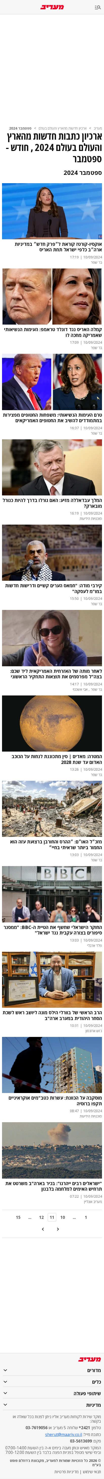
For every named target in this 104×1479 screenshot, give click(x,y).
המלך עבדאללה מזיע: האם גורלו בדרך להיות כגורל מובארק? (52, 503)
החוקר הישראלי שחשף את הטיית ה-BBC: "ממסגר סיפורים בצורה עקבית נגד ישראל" (53, 930)
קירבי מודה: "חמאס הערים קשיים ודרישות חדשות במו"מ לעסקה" (53, 588)
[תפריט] (99, 7)
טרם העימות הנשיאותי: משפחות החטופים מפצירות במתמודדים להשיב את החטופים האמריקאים (52, 417)
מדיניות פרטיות (67, 1471)
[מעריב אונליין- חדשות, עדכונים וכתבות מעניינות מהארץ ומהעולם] (52, 7)
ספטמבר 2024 (20, 128)
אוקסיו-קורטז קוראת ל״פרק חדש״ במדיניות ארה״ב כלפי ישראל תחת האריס (58, 247)
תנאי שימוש (92, 1471)
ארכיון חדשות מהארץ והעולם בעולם (63, 128)
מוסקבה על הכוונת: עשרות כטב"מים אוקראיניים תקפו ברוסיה (55, 1100)
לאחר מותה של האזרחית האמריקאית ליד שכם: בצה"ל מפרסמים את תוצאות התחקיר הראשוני (56, 674)
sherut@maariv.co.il (63, 1434)
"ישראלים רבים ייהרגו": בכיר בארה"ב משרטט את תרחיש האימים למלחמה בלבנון (53, 1186)
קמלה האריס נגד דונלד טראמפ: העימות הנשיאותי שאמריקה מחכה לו (53, 332)
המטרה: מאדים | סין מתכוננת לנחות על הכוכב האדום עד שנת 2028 (57, 759)
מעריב (98, 128)
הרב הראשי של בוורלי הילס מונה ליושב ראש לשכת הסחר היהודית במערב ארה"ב (52, 1015)
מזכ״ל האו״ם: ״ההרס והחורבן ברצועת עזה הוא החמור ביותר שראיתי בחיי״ (56, 844)
